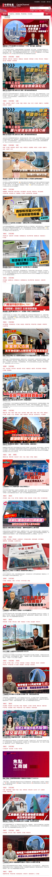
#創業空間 (11, 235)
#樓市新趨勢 (34, 539)
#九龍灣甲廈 (5, 326)
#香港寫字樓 (10, 191)
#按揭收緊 (26, 58)
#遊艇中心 (41, 103)
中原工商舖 (11, 56)
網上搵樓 (43, 1)
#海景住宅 (5, 104)
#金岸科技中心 (37, 414)
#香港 (41, 412)
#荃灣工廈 (31, 414)
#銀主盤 (4, 60)
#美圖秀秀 (19, 832)
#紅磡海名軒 (20, 539)
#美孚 (4, 368)
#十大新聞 (16, 664)
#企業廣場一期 (12, 193)
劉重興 (14, 454)
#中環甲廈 (5, 707)
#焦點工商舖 (9, 791)
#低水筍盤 (29, 191)
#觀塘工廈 (5, 412)
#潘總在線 (21, 58)
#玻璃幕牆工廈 (23, 235)
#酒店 (13, 580)
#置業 (12, 412)
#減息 (9, 498)
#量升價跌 (5, 58)
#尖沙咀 (35, 789)
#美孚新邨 (13, 368)
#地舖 (27, 456)
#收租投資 (25, 414)
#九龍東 (36, 103)
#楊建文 (35, 456)
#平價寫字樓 (5, 193)
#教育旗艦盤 (10, 540)
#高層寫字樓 (27, 324)
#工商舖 (36, 58)
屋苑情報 (18, 14)
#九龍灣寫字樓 (29, 193)
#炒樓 (16, 412)
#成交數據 (10, 707)
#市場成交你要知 (27, 539)
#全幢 (4, 789)
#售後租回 (9, 370)
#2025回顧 (27, 664)
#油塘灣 (9, 104)
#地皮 (29, 103)
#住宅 (32, 103)
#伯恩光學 (16, 456)
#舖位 (12, 662)
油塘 (17, 101)
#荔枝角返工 (42, 235)
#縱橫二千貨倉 (15, 789)
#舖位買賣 (19, 368)
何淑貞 (10, 537)
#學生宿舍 (41, 58)
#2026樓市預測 (44, 498)
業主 (50, 10)
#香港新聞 (42, 662)
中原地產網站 (37, 1)
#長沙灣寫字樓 (30, 235)
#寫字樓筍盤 (5, 324)
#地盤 (21, 103)
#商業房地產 (34, 707)
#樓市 (31, 412)
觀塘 (10, 454)
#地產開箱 (18, 193)
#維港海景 (8, 103)
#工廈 (12, 414)
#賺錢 (28, 412)
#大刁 (39, 789)
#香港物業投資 (12, 324)
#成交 (4, 103)
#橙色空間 (30, 789)
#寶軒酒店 (25, 789)
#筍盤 (21, 705)
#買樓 (21, 414)
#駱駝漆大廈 (5, 456)
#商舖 (25, 498)
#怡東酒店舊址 (19, 873)
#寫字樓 (16, 498)
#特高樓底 (16, 235)
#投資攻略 (30, 498)
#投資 (19, 412)
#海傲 (35, 412)
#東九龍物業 (40, 191)
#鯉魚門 (13, 103)
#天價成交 (27, 662)
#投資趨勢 (33, 621)
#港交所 (37, 662)
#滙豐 (19, 621)
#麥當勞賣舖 (8, 789)
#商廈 (28, 580)
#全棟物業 (5, 832)
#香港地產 (35, 193)
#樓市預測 (44, 705)
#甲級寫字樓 (33, 324)
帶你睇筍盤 (23, 14)
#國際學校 (5, 540)
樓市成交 (49, 1)
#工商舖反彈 (5, 748)
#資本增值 (24, 412)
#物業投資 (15, 58)
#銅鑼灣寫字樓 (6, 873)
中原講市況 (45, 10)
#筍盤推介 (46, 58)
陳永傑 (36, 10)
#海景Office (34, 191)
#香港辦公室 (5, 235)
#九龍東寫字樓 (17, 540)
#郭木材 (23, 368)
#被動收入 (46, 412)
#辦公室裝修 (17, 191)
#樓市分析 (39, 705)
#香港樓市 (9, 60)
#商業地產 (31, 58)
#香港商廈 (9, 539)
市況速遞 (30, 14)
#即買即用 (45, 324)
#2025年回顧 (24, 580)
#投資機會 (5, 705)
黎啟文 (4, 56)
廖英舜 (4, 366)
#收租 (38, 412)
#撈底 (38, 498)
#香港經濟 (10, 705)
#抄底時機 (14, 60)
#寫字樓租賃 (40, 539)
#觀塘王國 (11, 456)
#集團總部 (5, 191)
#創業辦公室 (36, 235)
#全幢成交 (9, 580)
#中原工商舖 (16, 705)
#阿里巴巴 (38, 621)
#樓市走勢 (10, 58)
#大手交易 (10, 832)
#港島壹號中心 (32, 873)
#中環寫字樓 (10, 664)
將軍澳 (40, 10)
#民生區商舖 (38, 368)
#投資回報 (8, 368)
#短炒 (9, 412)
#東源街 (25, 103)
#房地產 (8, 414)
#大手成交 (18, 580)
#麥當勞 (33, 368)
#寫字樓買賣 (23, 191)
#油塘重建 (46, 103)
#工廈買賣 (43, 414)
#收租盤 (22, 324)
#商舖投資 (23, 621)
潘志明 (17, 56)
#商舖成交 (44, 368)
